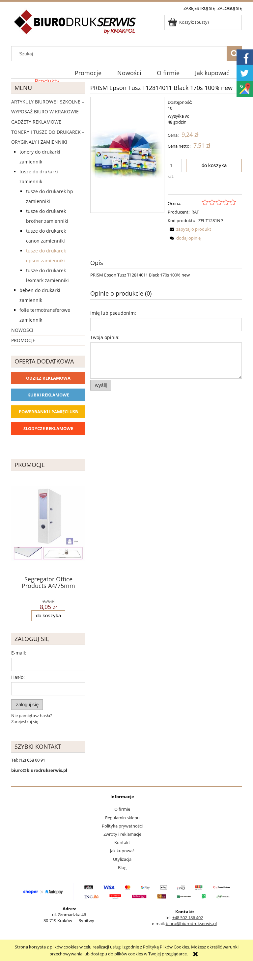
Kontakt (122, 842)
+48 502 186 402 (187, 917)
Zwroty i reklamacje (122, 834)
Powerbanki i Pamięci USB (48, 412)
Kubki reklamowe (48, 395)
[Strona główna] (75, 26)
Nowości (22, 330)
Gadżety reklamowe (36, 122)
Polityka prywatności (122, 826)
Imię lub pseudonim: (113, 313)
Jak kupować (122, 851)
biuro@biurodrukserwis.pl (191, 923)
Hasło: (18, 677)
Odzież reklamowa (48, 378)
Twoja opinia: (105, 337)
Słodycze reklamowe (48, 428)
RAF (195, 212)
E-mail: (18, 653)
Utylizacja (122, 859)
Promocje (23, 340)
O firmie (122, 809)
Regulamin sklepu (122, 818)
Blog (122, 867)
